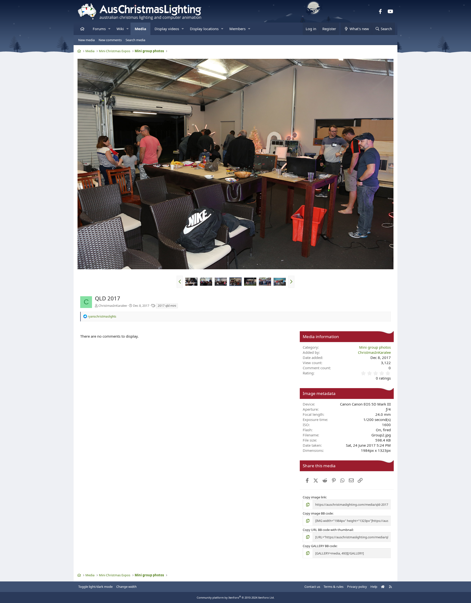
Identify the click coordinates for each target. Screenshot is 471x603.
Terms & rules (333, 586)
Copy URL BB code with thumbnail (328, 530)
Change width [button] (126, 586)
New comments (110, 40)
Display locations (204, 28)
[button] (109, 29)
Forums (99, 28)
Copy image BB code (318, 513)
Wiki (120, 28)
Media (140, 28)
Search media (135, 40)
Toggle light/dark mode (95, 586)
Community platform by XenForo (236, 597)
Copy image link (314, 497)
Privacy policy (357, 586)
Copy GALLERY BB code (320, 546)
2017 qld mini (167, 306)
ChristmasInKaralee (112, 305)
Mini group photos (375, 347)
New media (86, 40)
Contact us (312, 586)
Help (373, 586)
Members (237, 28)
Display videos (167, 28)
